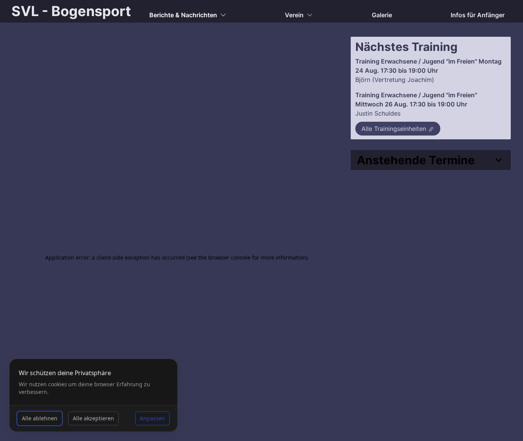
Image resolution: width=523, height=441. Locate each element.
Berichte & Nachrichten (183, 15)
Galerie (382, 15)
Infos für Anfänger (478, 15)
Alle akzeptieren (93, 418)
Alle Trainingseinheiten (393, 128)
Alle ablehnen (39, 418)
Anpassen (152, 418)
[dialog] (93, 395)
